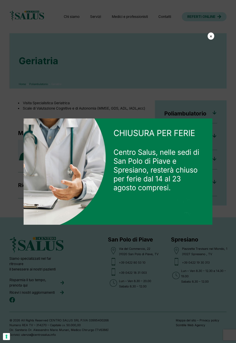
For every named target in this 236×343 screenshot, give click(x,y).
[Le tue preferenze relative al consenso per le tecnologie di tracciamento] (6, 336)
